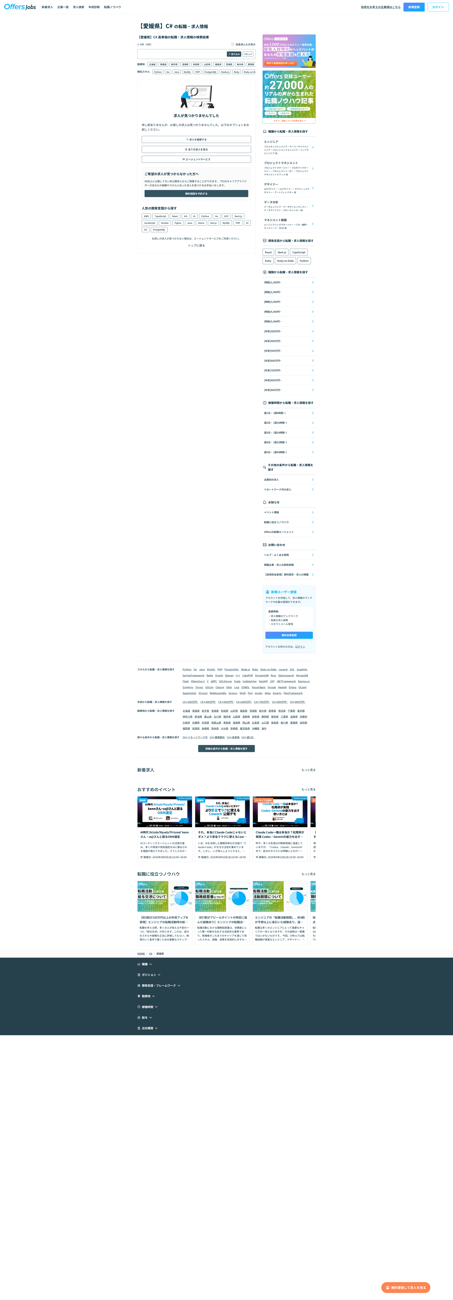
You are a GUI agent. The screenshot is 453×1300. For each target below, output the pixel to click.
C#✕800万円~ (280, 702)
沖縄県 (255, 728)
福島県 (218, 64)
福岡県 (186, 728)
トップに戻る (196, 245)
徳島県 (275, 722)
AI (194, 216)
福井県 (227, 716)
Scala (237, 681)
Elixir (229, 687)
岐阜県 (255, 716)
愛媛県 (294, 722)
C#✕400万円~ (208, 702)
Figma (178, 222)
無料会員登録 (289, 635)
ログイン (438, 7)
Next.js (238, 216)
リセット (248, 53)
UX (145, 229)
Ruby (236, 71)
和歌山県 (216, 722)
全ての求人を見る (198, 149)
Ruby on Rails (251, 71)
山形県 (207, 64)
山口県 (265, 722)
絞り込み (235, 53)
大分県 (224, 728)
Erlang (292, 687)
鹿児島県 (245, 728)
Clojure (220, 687)
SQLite (209, 687)
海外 (264, 728)
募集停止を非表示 (246, 44)
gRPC (214, 681)
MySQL (187, 71)
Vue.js (213, 222)
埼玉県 (282, 710)
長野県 (246, 716)
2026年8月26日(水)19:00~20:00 (228, 857)
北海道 (152, 64)
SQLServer (225, 681)
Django (229, 675)
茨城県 (229, 64)
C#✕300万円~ (190, 702)
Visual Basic (259, 687)
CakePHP (247, 675)
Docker (165, 222)
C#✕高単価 (233, 737)
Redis (210, 675)
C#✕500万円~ (226, 702)
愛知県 (275, 716)
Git (185, 216)
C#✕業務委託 (217, 737)
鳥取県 (227, 722)
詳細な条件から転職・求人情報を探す (226, 748)
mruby (259, 693)
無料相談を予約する (196, 193)
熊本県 (215, 728)
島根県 (236, 722)
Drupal (272, 687)
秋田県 (196, 64)
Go (168, 71)
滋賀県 (294, 716)
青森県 (163, 64)
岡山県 (246, 722)
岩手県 (174, 64)
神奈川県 (188, 716)
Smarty (277, 693)
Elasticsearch (286, 675)
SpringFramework (193, 675)
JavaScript (149, 222)
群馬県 (251, 64)
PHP (197, 71)
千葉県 (291, 710)
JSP (272, 681)
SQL (292, 669)
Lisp (236, 687)
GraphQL (302, 669)
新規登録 (414, 7)
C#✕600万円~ (244, 702)
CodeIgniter (250, 681)
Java (176, 71)
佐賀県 (196, 728)
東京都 (301, 710)
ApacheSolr (189, 693)
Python (158, 71)
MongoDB (302, 675)
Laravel (283, 669)
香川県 (284, 722)
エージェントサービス (198, 159)
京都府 (303, 716)
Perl (250, 693)
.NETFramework (286, 681)
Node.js (225, 71)
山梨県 (236, 716)
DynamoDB (262, 675)
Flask (186, 681)
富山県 (208, 716)
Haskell (282, 687)
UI (247, 222)
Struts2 (203, 693)
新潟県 (198, 716)
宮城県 (185, 64)
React (175, 216)
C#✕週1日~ (248, 737)
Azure (201, 222)
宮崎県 (234, 728)
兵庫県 (196, 722)
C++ (238, 675)
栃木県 (240, 64)
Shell (243, 693)
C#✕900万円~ (298, 702)
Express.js (304, 681)
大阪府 (186, 722)
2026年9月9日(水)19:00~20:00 (169, 857)
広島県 (255, 722)
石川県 (217, 716)
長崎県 (205, 728)
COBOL (245, 687)
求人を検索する (198, 139)
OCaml (302, 687)
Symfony (188, 687)
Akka (268, 693)
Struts (199, 687)
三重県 (284, 716)
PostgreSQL (210, 71)
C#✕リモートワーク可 (195, 737)
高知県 (303, 722)
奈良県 (205, 722)
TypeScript (160, 216)
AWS (146, 216)
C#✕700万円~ (262, 702)
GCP (226, 216)
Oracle (219, 675)
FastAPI (263, 681)
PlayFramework (293, 693)
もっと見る (309, 770)
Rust (273, 675)
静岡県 (265, 716)
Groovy (233, 693)
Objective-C (198, 681)
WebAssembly (218, 693)
